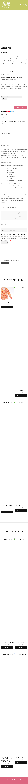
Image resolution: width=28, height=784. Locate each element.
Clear (4, 99)
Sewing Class (15, 121)
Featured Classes (11, 117)
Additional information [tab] (9, 136)
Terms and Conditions (14, 200)
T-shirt (5, 71)
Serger (6, 121)
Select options (7, 307)
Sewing (18, 117)
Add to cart (21, 107)
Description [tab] (6, 133)
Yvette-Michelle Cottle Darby (14, 77)
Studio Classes (14, 14)
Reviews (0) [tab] (5, 139)
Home (5, 14)
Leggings (10, 71)
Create (8, 14)
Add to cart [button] (8, 647)
